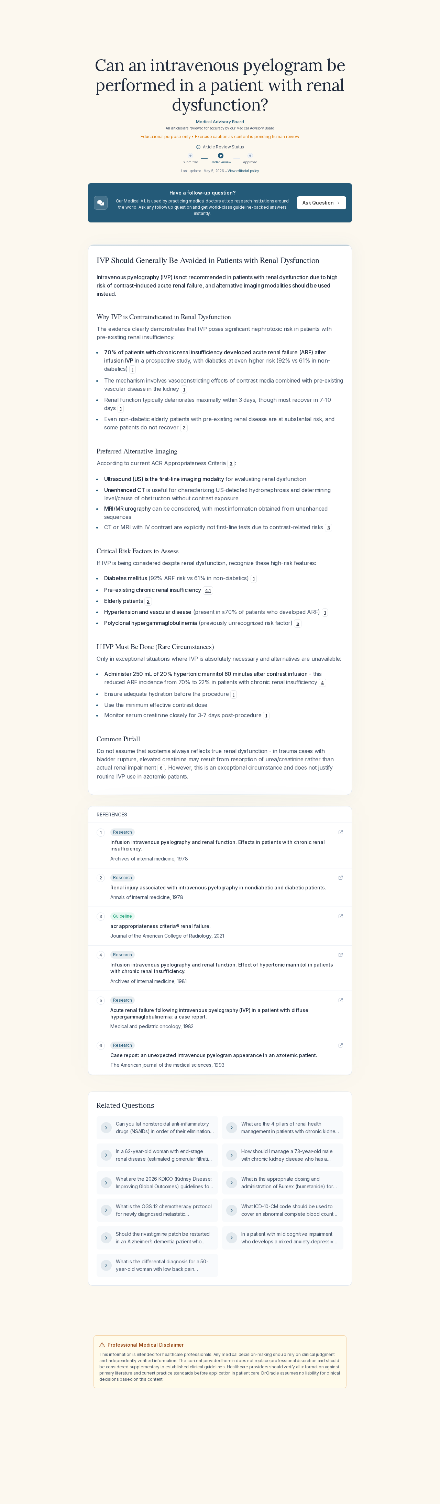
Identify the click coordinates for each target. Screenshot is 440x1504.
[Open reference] (340, 832)
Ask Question (318, 203)
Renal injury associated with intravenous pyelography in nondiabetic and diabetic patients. (218, 887)
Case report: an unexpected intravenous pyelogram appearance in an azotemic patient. (213, 1055)
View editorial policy (243, 171)
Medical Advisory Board (220, 121)
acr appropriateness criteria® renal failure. (160, 926)
